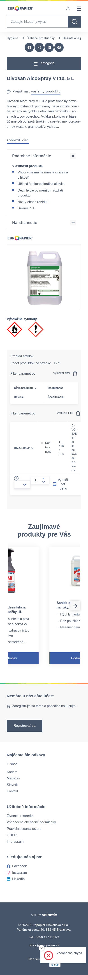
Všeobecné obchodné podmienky (31, 822)
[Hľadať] (74, 22)
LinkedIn (18, 879)
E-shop (12, 764)
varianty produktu (45, 91)
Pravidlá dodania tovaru (24, 829)
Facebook (19, 866)
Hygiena (13, 38)
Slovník (12, 785)
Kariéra (12, 772)
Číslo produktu (23, 388)
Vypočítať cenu (63, 484)
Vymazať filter (62, 373)
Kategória (46, 63)
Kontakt (12, 791)
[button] (59, 47)
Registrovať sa (24, 726)
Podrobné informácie (31, 156)
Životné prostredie (20, 816)
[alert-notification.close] (41, 948)
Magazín (13, 778)
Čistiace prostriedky (41, 38)
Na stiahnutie (24, 222)
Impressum (15, 841)
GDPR (12, 835)
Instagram (19, 872)
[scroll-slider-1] (75, 606)
